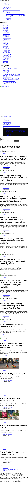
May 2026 (5, 30)
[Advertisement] (14, 101)
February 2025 (6, 50)
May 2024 (5, 62)
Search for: (2, 139)
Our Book (8, 12)
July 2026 (5, 27)
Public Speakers (7, 77)
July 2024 (5, 59)
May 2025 (5, 46)
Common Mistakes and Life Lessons (11, 68)
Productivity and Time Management (11, 75)
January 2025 (6, 51)
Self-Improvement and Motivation (11, 10)
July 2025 (5, 43)
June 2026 (5, 28)
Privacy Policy (6, 470)
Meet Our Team (10, 16)
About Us (5, 11)
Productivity (6, 8)
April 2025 (5, 47)
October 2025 (6, 39)
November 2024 (7, 54)
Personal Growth (7, 7)
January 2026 (6, 35)
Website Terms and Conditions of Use (12, 469)
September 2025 (7, 40)
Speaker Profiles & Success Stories (11, 79)
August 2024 (6, 58)
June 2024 (5, 61)
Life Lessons (6, 4)
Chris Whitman (6, 230)
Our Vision (8, 19)
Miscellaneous (7, 6)
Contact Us (8, 18)
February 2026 (6, 34)
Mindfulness (6, 70)
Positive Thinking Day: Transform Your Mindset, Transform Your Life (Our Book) (16, 14)
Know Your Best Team (7, 334)
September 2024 (7, 57)
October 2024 (6, 55)
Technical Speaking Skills (9, 81)
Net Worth (5, 73)
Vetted (4, 3)
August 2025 (6, 42)
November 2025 (7, 38)
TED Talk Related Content (9, 82)
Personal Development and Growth (11, 74)
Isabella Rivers (6, 188)
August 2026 (6, 26)
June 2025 (5, 44)
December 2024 (7, 52)
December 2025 (7, 36)
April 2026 (5, 31)
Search (17, 140)
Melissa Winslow (6, 167)
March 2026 (6, 32)
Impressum (5, 468)
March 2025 (6, 48)
